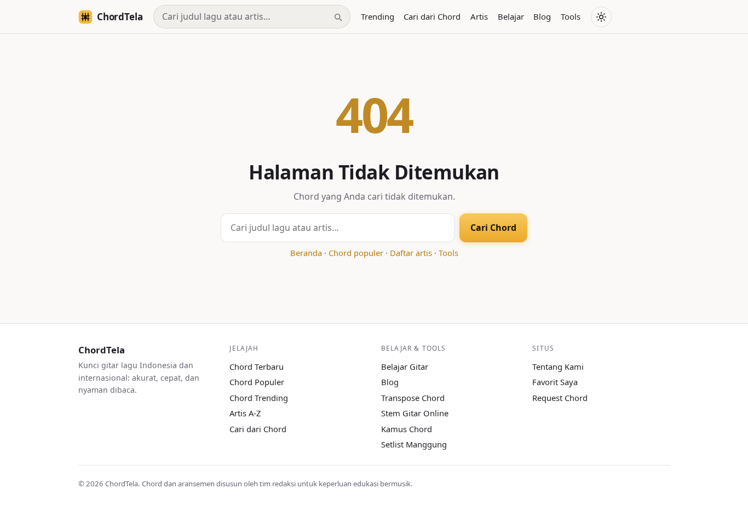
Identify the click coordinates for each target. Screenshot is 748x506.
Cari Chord (493, 228)
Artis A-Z (245, 413)
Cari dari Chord (432, 16)
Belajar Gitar (404, 366)
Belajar (511, 16)
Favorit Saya (555, 381)
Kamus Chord (406, 428)
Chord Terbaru (256, 366)
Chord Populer (256, 381)
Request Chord (560, 397)
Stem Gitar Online (414, 413)
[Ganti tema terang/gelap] (601, 17)
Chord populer (356, 252)
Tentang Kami (558, 366)
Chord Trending (258, 397)
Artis (479, 16)
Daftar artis (411, 252)
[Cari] (338, 16)
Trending (377, 16)
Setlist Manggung (414, 444)
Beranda (306, 252)
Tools (570, 16)
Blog (542, 16)
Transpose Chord (413, 397)
